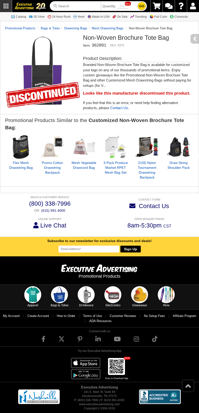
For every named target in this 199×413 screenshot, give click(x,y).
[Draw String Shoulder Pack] (178, 147)
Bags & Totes (50, 28)
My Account (11, 316)
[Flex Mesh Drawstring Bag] (21, 147)
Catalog (21, 16)
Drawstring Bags (75, 28)
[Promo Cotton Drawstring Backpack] (52, 147)
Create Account (38, 316)
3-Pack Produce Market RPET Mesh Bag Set (115, 167)
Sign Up (130, 249)
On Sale (122, 16)
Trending (141, 16)
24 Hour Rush (61, 16)
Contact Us (119, 108)
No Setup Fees (154, 316)
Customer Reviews (123, 316)
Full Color (160, 16)
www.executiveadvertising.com (99, 404)
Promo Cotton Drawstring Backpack (52, 167)
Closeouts (181, 16)
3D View (39, 16)
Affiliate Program (184, 316)
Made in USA (101, 16)
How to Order (66, 316)
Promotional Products (20, 28)
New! (81, 16)
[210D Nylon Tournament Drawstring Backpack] (147, 147)
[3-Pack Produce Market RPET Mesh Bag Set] (115, 147)
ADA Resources (100, 321)
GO (141, 6)
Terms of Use (92, 316)
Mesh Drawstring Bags (108, 28)
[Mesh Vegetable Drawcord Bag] (84, 147)
